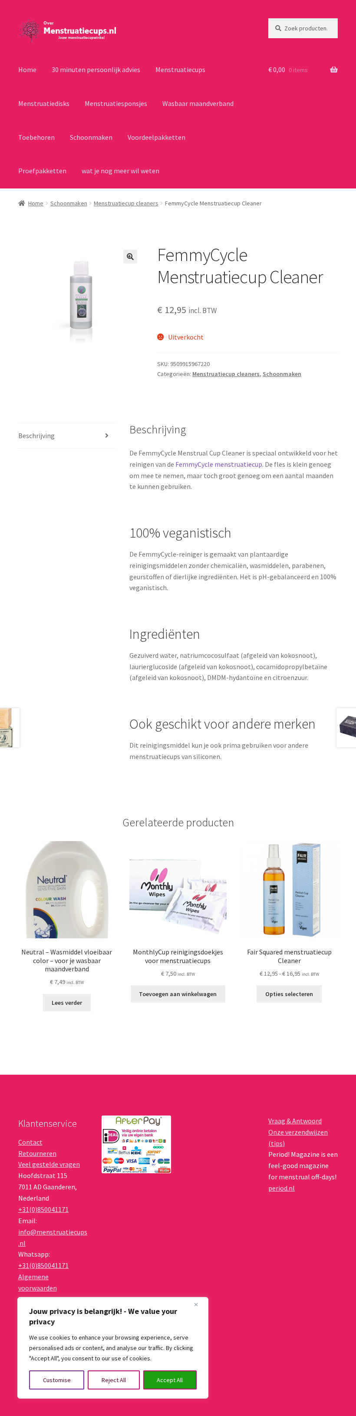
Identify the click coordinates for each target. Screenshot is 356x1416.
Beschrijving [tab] (36, 435)
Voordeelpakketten (156, 137)
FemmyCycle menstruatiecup (218, 464)
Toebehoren (36, 137)
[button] (130, 257)
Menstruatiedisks (43, 103)
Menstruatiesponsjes (116, 103)
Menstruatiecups (180, 69)
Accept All (170, 1380)
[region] (112, 1348)
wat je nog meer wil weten (120, 170)
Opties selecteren (289, 994)
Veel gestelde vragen (49, 1164)
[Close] (199, 1304)
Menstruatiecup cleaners (126, 203)
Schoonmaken (91, 137)
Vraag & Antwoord (295, 1120)
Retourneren (37, 1153)
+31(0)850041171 (43, 1209)
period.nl (281, 1188)
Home (27, 69)
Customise (57, 1380)
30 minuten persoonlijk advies (96, 69)
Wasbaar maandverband (198, 103)
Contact (30, 1142)
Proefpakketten (42, 170)
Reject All (114, 1380)
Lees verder (67, 1003)
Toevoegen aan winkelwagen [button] (178, 994)
